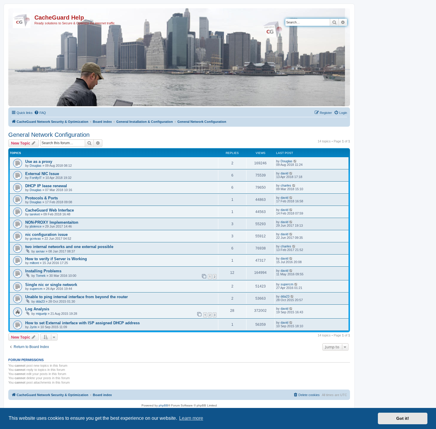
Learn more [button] (191, 418)
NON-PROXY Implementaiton (51, 222)
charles (286, 185)
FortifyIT (36, 177)
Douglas (36, 165)
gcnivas (35, 238)
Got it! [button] (402, 418)
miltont (34, 263)
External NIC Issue (42, 173)
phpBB (163, 405)
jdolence (36, 226)
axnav (40, 251)
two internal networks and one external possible (69, 246)
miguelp (41, 313)
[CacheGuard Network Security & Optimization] (22, 19)
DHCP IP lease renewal (46, 186)
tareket (35, 214)
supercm (36, 288)
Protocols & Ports (41, 198)
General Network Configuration (49, 134)
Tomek (41, 275)
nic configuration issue (46, 234)
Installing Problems (43, 271)
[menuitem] (40, 112)
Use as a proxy (38, 161)
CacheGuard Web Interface (49, 210)
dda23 (40, 301)
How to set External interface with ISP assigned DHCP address (82, 323)
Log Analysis (37, 309)
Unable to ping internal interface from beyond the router (76, 297)
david (284, 173)
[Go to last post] (295, 161)
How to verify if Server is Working (56, 259)
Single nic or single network (51, 284)
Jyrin (33, 327)
